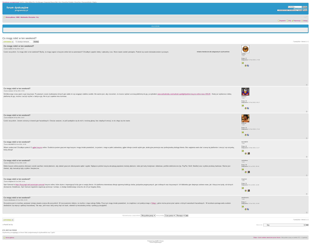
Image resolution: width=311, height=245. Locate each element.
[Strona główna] (17, 6)
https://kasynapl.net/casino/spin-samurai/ (29, 185)
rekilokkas (11, 163)
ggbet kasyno (37, 147)
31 (244, 183)
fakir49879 (11, 144)
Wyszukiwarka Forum (300, 8)
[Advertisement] (215, 68)
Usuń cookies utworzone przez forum (269, 237)
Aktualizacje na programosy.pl (10, 2)
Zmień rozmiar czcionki (305, 17)
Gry (37, 17)
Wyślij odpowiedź (7, 41)
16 (244, 127)
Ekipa (255, 237)
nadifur (10, 48)
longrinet (11, 181)
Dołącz (153, 203)
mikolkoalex (12, 200)
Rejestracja (297, 20)
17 (244, 58)
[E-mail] (243, 63)
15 (244, 101)
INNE (17, 17)
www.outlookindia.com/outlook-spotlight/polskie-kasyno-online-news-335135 (183, 94)
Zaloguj (305, 20)
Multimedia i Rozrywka (28, 17)
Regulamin (283, 20)
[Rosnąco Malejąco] (182, 215)
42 (244, 146)
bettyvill (10, 117)
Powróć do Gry (8, 224)
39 (244, 164)
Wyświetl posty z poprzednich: (131, 215)
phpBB (156, 241)
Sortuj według (160, 215)
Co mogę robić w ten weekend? (19, 38)
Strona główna (10, 17)
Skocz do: (259, 225)
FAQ (289, 20)
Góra (306, 84)
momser (10, 91)
